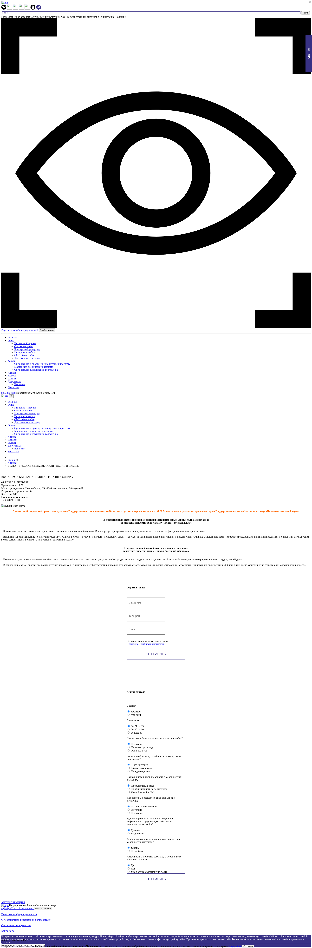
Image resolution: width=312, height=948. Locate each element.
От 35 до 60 (137, 729)
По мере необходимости (143, 806)
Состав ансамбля (23, 346)
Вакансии (19, 384)
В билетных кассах (141, 768)
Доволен (135, 830)
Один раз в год (138, 750)
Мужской (135, 711)
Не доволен (137, 833)
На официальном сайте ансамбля (148, 789)
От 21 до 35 (137, 726)
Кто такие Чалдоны (25, 343)
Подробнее (235, 946)
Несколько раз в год (141, 747)
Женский (135, 714)
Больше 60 (136, 732)
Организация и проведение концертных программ (42, 363)
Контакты (13, 387)
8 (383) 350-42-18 (17, 908)
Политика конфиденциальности (19, 914)
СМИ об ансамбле (24, 355)
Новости (12, 375)
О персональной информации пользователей (26, 919)
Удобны (134, 847)
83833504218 (8, 392)
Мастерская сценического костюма (33, 366)
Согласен (248, 946)
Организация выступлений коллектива (36, 369)
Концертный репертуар (27, 349)
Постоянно (136, 744)
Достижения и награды (27, 358)
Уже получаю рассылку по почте (148, 871)
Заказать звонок (43, 908)
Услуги (12, 361)
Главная (12, 337)
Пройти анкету (47, 330)
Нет (132, 868)
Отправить (156, 654)
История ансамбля (24, 352)
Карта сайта (7, 930)
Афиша (12, 372)
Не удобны (136, 851)
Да (132, 865)
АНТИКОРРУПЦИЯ (13, 902)
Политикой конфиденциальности (145, 644)
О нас (11, 340)
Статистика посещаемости (16, 925)
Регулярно (136, 809)
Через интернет (139, 765)
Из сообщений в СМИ (143, 792)
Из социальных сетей (142, 785)
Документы (14, 381)
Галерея (12, 378)
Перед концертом (140, 771)
